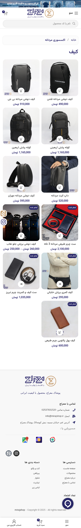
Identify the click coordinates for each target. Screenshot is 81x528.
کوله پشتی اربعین (21, 147)
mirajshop (20, 510)
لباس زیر (36, 487)
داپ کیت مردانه (60, 196)
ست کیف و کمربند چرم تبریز (21, 292)
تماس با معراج (68, 482)
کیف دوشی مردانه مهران (21, 196)
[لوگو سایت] (40, 13)
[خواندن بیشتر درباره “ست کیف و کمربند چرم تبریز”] (21, 284)
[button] (60, 91)
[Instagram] (16, 453)
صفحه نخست (69, 468)
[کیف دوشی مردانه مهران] (21, 174)
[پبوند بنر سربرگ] (40, 4)
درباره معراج (70, 478)
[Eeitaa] (9, 453)
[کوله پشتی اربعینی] (59, 126)
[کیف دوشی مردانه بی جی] (21, 77)
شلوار (37, 478)
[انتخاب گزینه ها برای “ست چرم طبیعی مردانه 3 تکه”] (60, 235)
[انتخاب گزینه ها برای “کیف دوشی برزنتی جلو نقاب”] (21, 235)
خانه (73, 40)
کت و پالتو (35, 468)
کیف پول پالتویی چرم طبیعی (60, 340)
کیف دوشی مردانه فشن (60, 99)
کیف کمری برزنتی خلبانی (60, 292)
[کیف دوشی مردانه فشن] (59, 77)
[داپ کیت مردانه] (59, 174)
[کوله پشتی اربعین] (21, 126)
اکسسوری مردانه (55, 40)
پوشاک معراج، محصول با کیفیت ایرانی (40, 392)
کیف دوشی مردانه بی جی (21, 99)
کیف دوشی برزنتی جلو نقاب (21, 244)
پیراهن (36, 473)
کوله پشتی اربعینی (60, 147)
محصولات (70, 473)
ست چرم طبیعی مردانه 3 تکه (60, 244)
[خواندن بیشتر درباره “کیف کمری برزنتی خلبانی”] (60, 284)
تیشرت (36, 482)
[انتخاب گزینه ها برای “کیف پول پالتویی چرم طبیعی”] (60, 332)
